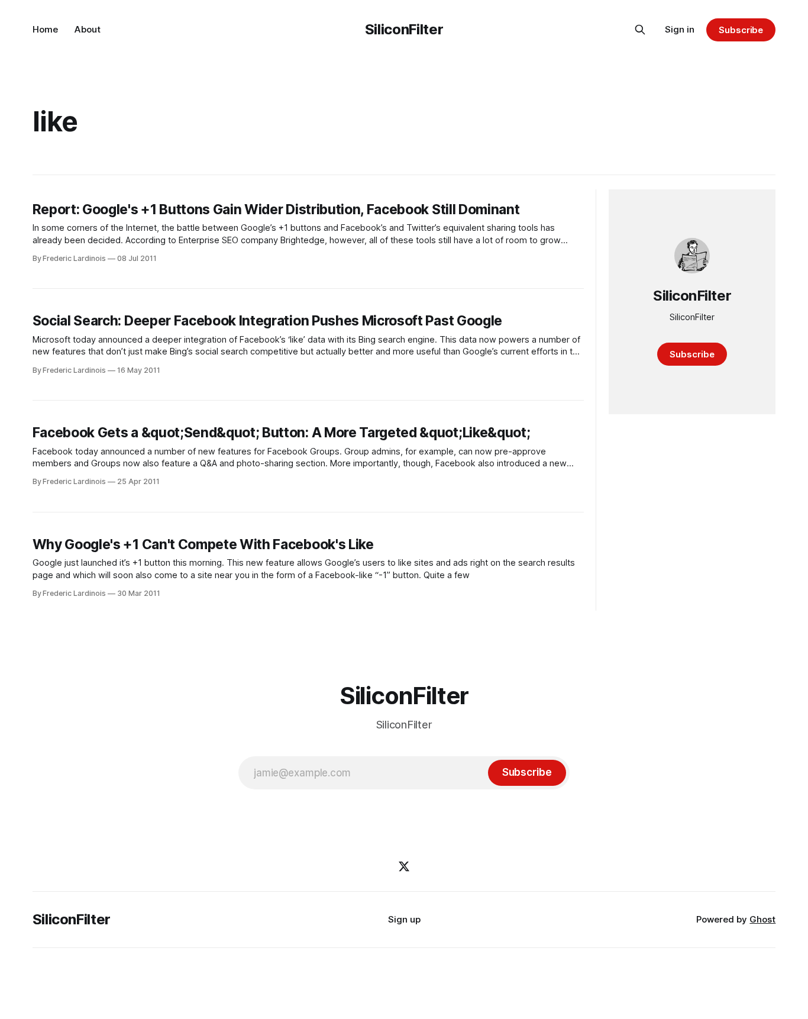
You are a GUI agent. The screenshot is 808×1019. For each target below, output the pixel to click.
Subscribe (741, 30)
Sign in (679, 29)
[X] (404, 866)
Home (45, 29)
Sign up (404, 919)
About (88, 29)
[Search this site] (640, 29)
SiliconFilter (404, 29)
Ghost (762, 919)
